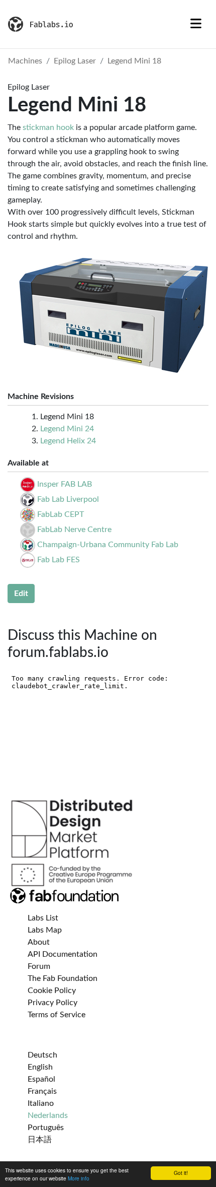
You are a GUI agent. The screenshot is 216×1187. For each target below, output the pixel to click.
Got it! (181, 1172)
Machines (25, 61)
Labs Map (45, 930)
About (39, 942)
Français (42, 1091)
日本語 (40, 1140)
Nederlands (48, 1115)
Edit (21, 593)
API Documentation (62, 954)
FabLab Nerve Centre (74, 529)
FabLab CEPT (60, 514)
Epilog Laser (75, 61)
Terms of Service (56, 1015)
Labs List (43, 918)
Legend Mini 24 (67, 429)
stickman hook (48, 127)
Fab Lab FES (58, 560)
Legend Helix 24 (68, 441)
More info (78, 1178)
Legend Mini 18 (134, 61)
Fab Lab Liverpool (68, 499)
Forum (39, 966)
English (40, 1067)
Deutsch (42, 1055)
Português (46, 1128)
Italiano (41, 1103)
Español (41, 1079)
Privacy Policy (52, 1003)
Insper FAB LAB (64, 484)
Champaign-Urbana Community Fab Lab (107, 545)
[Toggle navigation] (196, 24)
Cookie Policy (52, 990)
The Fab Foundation (62, 978)
